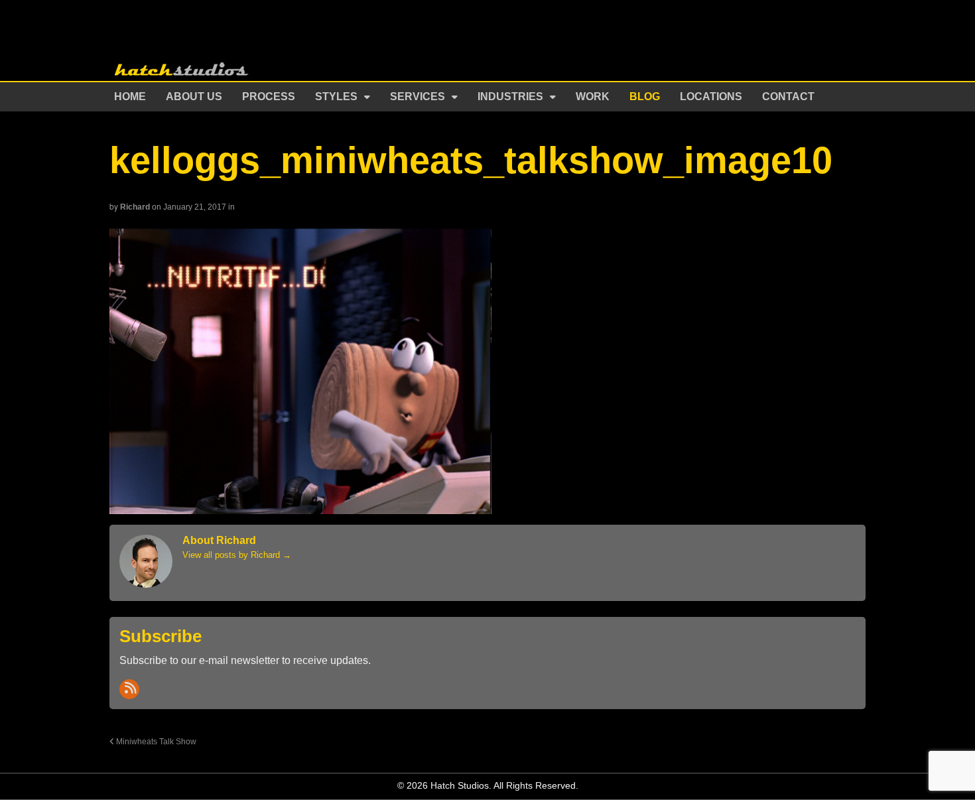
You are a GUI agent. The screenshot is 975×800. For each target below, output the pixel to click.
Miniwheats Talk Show (155, 741)
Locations (711, 96)
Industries (510, 96)
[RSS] (129, 689)
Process (268, 96)
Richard (135, 207)
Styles (336, 96)
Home (130, 96)
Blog (644, 96)
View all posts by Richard (236, 555)
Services (417, 96)
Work (593, 96)
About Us (194, 96)
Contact (788, 96)
